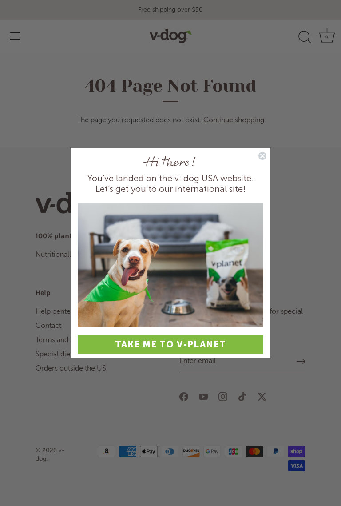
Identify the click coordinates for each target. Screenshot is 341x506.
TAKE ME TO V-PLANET (170, 344)
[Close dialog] (262, 155)
